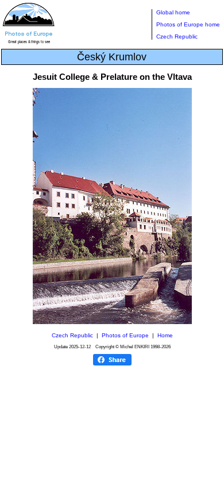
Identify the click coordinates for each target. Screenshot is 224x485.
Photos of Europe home (188, 24)
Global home (173, 12)
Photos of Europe (125, 335)
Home (165, 335)
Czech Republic (177, 36)
